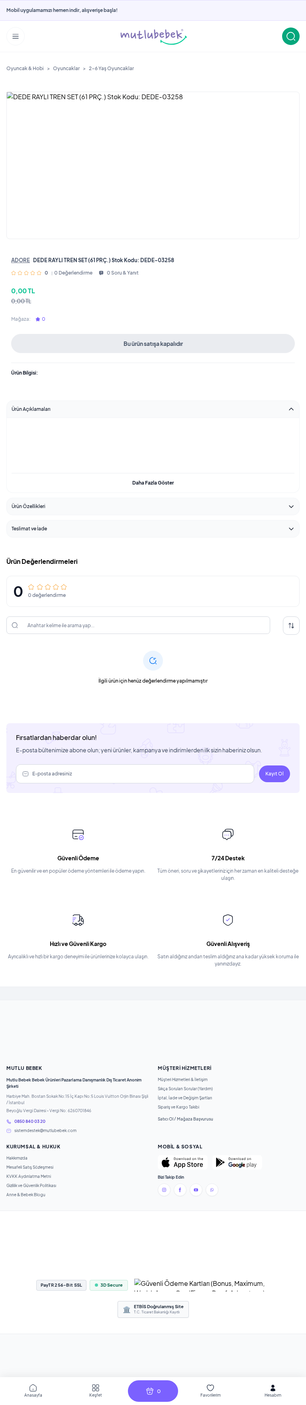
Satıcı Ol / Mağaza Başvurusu (185, 1119)
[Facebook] (180, 1189)
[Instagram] (164, 1189)
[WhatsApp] (212, 1189)
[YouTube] (196, 1189)
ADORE (20, 260)
